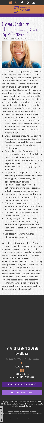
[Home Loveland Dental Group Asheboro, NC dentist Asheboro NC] (22, 9)
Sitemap (29, 406)
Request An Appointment (22, 384)
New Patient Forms (22, 392)
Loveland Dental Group (26, 402)
